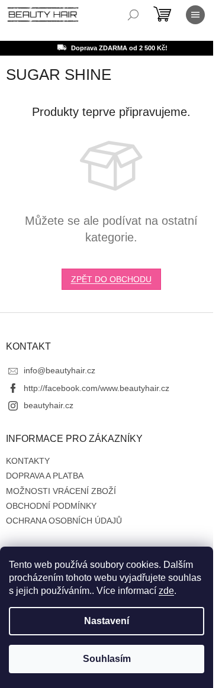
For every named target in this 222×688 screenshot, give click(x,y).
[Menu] (195, 15)
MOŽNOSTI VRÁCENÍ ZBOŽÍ (61, 491)
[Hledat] (133, 15)
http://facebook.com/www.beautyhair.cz (96, 388)
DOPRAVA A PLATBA (44, 475)
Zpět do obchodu (111, 279)
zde (166, 591)
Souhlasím (107, 659)
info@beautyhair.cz (59, 370)
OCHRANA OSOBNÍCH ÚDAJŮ (64, 520)
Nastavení (106, 621)
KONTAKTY (28, 461)
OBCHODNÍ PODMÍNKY (51, 506)
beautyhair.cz (48, 405)
